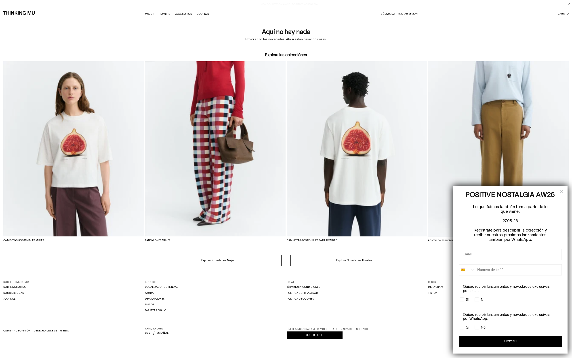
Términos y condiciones (303, 287)
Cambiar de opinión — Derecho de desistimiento (36, 330)
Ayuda (149, 293)
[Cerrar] (567, 4)
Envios (149, 304)
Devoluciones (155, 298)
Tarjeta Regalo (155, 310)
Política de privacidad (302, 293)
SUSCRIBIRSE (314, 335)
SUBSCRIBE (510, 341)
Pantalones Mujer (158, 240)
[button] (563, 14)
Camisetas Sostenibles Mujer (23, 240)
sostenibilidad (13, 293)
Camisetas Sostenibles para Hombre (312, 240)
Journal (9, 298)
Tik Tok (432, 293)
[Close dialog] (562, 191)
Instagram (435, 287)
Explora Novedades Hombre (354, 260)
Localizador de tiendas (162, 287)
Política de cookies (300, 298)
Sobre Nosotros (14, 287)
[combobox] (467, 270)
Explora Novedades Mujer (217, 260)
